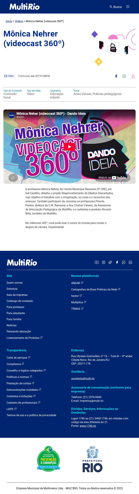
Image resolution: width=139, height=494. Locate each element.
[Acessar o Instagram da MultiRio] (103, 262)
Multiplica (77, 302)
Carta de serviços (17, 357)
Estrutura (12, 288)
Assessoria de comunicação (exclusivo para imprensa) (101, 389)
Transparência (16, 350)
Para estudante (16, 313)
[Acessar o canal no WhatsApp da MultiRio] (124, 262)
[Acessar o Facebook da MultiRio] (117, 262)
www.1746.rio (88, 425)
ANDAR (76, 283)
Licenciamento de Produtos (23, 337)
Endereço (77, 350)
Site (9, 276)
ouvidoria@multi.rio (83, 378)
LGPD (10, 409)
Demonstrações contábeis (22, 389)
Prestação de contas (19, 383)
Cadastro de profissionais (22, 402)
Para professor (15, 307)
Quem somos (15, 282)
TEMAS (76, 308)
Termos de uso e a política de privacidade (31, 415)
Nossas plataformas (85, 276)
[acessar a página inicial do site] (24, 6)
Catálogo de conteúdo (20, 301)
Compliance (14, 364)
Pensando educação (19, 331)
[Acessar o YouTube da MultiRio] (97, 262)
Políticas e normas (18, 377)
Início (9, 21)
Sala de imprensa (17, 295)
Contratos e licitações (20, 396)
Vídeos (19, 21)
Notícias (11, 325)
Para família (14, 319)
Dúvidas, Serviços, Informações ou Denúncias (94, 410)
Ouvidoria (77, 371)
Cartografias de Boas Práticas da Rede (94, 289)
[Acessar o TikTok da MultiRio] (110, 262)
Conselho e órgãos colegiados (25, 370)
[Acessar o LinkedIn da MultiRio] (130, 262)
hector (75, 296)
